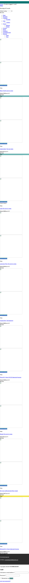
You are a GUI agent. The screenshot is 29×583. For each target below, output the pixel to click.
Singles (8, 26)
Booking (5, 16)
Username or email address (7, 572)
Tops (7, 37)
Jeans (7, 35)
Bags (4, 15)
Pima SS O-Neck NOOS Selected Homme (10, 377)
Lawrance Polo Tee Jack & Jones (8, 263)
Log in (11, 578)
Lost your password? (5, 581)
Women (5, 34)
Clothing (5, 18)
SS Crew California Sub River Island (9, 490)
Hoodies (8, 19)
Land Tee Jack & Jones (5, 208)
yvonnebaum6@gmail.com (11, 559)
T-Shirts (8, 22)
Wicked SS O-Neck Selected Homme (9, 549)
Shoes (4, 29)
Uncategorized (7, 32)
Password (3, 575)
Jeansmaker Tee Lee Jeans (6, 149)
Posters (5, 28)
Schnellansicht (3, 85)
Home (1, 4)
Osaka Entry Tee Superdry (6, 320)
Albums (8, 25)
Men (4, 21)
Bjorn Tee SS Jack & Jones (6, 90)
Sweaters (5, 31)
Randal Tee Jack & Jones (6, 434)
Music (4, 24)
